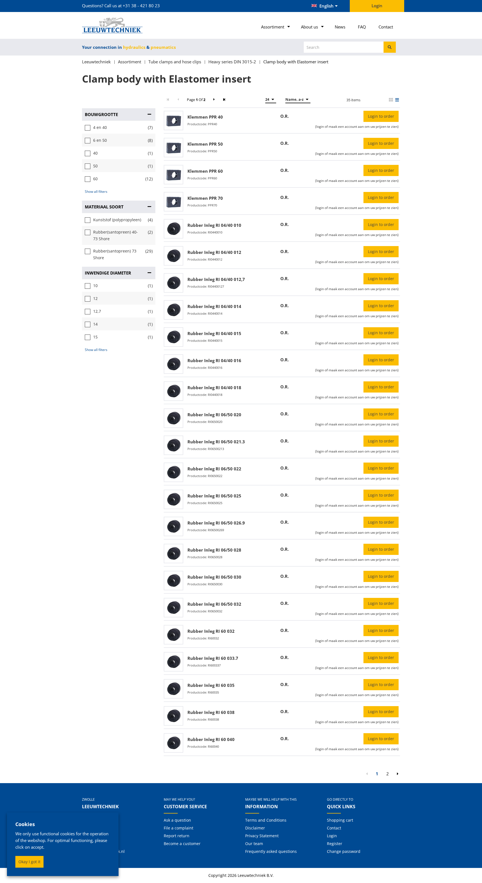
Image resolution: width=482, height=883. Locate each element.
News (340, 27)
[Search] (390, 47)
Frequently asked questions (271, 851)
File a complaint (178, 828)
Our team (254, 843)
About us (309, 27)
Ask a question (177, 820)
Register (334, 843)
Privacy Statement (262, 835)
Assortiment (272, 27)
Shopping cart (340, 820)
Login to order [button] (381, 116)
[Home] (118, 25)
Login (332, 835)
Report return (176, 835)
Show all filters (96, 191)
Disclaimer (255, 828)
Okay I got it (29, 861)
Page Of (196, 99)
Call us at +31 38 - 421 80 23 (132, 5)
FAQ (362, 27)
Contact (386, 27)
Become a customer (182, 843)
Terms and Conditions (265, 820)
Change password (343, 851)
